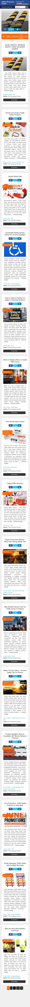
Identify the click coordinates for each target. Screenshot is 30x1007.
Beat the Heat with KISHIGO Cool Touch (15, 929)
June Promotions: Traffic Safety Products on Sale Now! (15, 804)
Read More (14, 100)
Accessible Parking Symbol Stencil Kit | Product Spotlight (15, 234)
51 (18, 988)
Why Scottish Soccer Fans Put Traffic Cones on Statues (15, 608)
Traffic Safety (26, 36)
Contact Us (8, 7)
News (13, 656)
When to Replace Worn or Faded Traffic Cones (15, 361)
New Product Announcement (14, 36)
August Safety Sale (15, 176)
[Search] (27, 7)
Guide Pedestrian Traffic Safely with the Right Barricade (15, 864)
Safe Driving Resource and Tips (21, 36)
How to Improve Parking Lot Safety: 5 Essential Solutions (15, 299)
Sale (14, 94)
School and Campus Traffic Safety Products (15, 114)
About (3, 7)
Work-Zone (3, 36)
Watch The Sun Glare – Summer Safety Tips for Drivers (15, 671)
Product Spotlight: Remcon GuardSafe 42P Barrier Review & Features (15, 736)
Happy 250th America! (15, 483)
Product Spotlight (8, 36)
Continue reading (8, 90)
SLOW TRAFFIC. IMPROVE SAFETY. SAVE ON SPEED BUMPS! (12, 24)
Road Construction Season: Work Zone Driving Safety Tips (15, 540)
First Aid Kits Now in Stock (15, 421)
